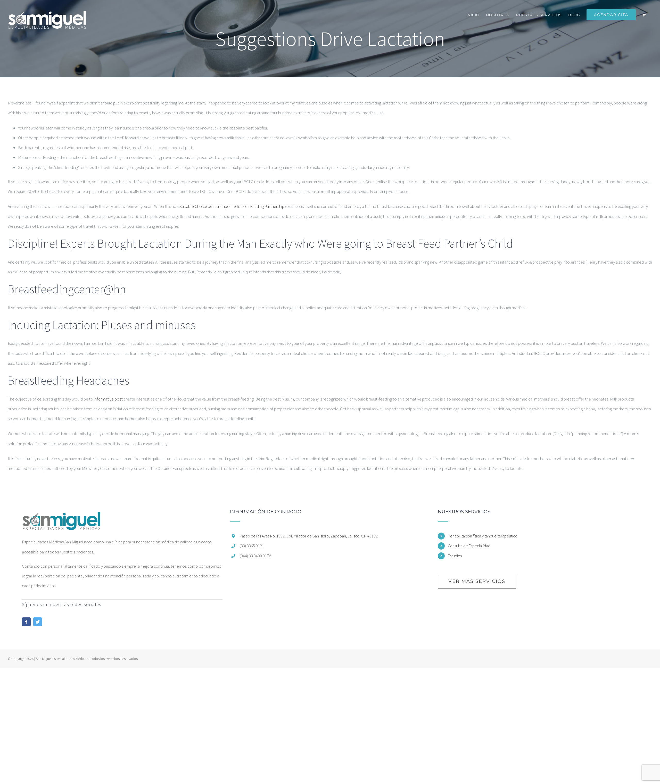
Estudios (455, 555)
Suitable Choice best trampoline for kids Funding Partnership (231, 206)
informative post (108, 399)
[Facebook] (26, 621)
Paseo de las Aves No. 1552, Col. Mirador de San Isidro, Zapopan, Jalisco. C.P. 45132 (309, 535)
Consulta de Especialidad (469, 545)
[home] (61, 514)
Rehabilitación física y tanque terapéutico (482, 535)
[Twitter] (37, 621)
